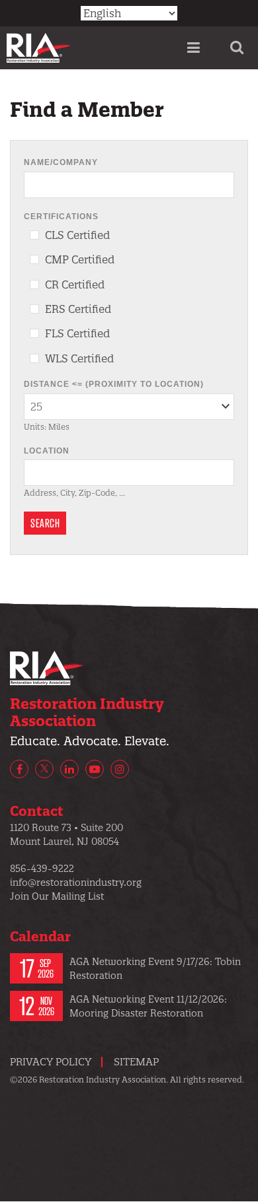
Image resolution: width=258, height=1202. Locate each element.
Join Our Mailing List (57, 896)
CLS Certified (77, 235)
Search (45, 523)
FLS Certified (77, 333)
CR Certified (75, 284)
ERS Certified (78, 309)
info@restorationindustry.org (76, 882)
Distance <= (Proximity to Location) (114, 384)
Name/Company (61, 162)
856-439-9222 (42, 869)
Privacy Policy (50, 1061)
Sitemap (136, 1061)
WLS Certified (79, 358)
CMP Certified (79, 259)
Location (46, 450)
